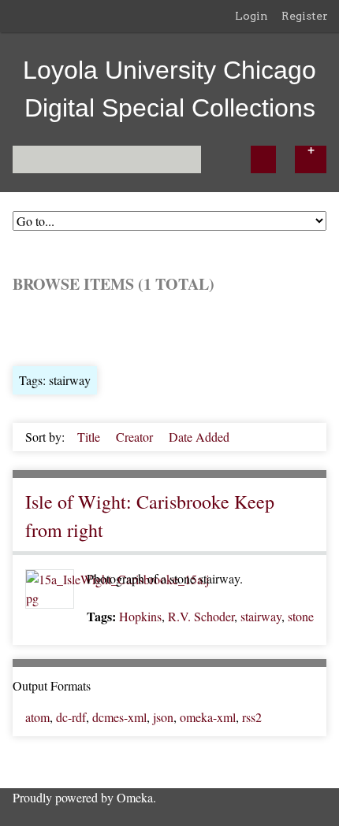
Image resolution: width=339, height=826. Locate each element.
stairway (260, 616)
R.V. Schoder (201, 616)
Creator (136, 436)
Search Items (202, 328)
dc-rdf (71, 717)
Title (90, 436)
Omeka (135, 797)
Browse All (41, 328)
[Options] (310, 159)
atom (37, 717)
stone (301, 616)
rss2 (252, 717)
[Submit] (263, 159)
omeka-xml (208, 717)
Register (304, 15)
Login (251, 15)
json (163, 717)
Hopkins (140, 616)
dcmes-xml (119, 717)
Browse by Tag (120, 328)
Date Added (199, 436)
